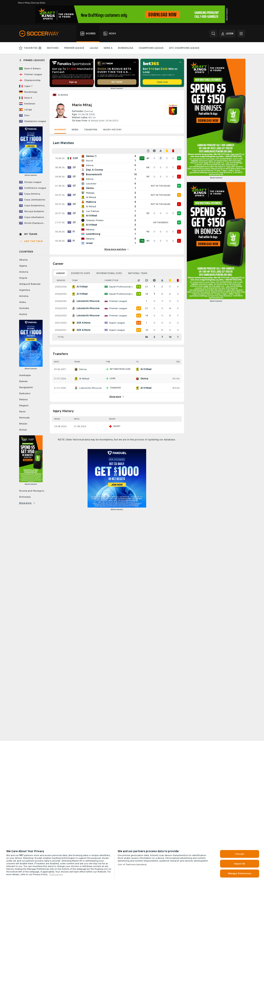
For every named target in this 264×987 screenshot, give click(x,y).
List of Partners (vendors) (132, 864)
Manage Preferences (239, 873)
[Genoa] (173, 112)
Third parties (56, 874)
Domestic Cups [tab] (80, 273)
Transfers (90, 129)
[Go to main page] (41, 33)
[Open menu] (241, 33)
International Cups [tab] (109, 273)
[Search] (213, 33)
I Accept (239, 854)
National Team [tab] (137, 273)
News (75, 129)
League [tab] (60, 273)
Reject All (239, 863)
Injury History (112, 129)
